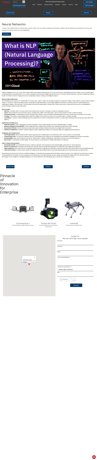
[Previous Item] (2, 214)
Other (58, 272)
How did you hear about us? (64, 266)
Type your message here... (64, 257)
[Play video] (48, 64)
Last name (59, 246)
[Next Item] (95, 214)
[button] (19, 5)
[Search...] (23, 2)
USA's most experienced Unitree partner (54, 1)
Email (59, 251)
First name (59, 240)
